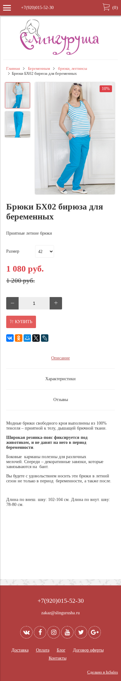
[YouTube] (67, 632)
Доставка (20, 650)
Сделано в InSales (102, 672)
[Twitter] (81, 632)
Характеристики (60, 379)
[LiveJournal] (44, 338)
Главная (13, 68)
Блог (61, 650)
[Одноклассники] (18, 338)
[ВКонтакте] (10, 338)
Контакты (57, 658)
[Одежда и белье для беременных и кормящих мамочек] (60, 54)
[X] (36, 338)
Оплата (42, 650)
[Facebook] (40, 632)
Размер (12, 251)
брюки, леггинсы (72, 68)
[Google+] (94, 632)
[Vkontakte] (26, 632)
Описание (60, 358)
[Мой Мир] (27, 338)
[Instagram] (53, 632)
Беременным (39, 68)
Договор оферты (88, 650)
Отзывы (60, 399)
